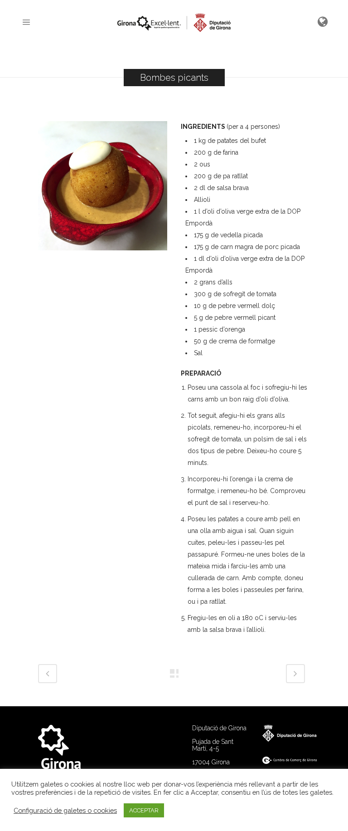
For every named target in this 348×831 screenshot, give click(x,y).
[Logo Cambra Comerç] (294, 761)
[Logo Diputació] (294, 739)
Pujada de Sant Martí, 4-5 (212, 745)
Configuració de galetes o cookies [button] (65, 810)
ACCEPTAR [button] (144, 810)
